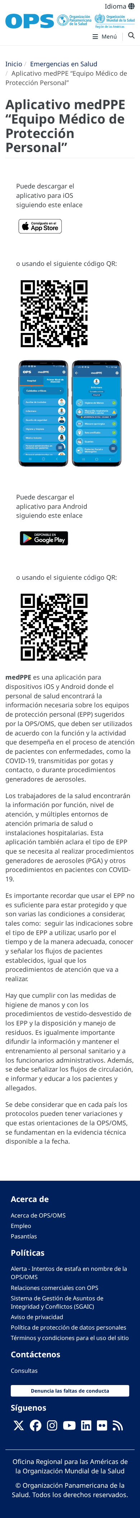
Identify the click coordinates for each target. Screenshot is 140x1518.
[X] (18, 1428)
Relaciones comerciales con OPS (54, 1288)
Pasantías (24, 1236)
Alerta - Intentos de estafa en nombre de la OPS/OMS (69, 1273)
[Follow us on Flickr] (102, 1428)
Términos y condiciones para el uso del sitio (70, 1338)
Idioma (116, 6)
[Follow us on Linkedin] (86, 1428)
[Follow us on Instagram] (52, 1428)
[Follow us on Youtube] (69, 1428)
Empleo (21, 1226)
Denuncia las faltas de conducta (70, 1390)
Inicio (13, 63)
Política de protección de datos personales (68, 1327)
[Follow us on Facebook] (35, 1428)
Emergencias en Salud (63, 63)
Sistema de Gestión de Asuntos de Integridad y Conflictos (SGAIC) (57, 1302)
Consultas (24, 1371)
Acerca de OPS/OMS (38, 1215)
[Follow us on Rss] (118, 1428)
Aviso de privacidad (37, 1317)
